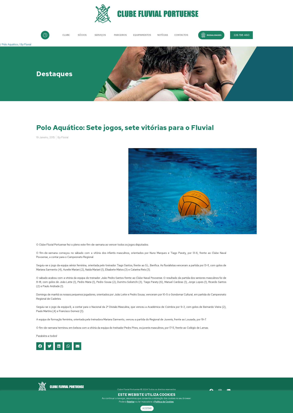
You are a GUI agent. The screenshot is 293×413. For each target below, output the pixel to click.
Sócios (82, 35)
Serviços (100, 35)
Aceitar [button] (147, 408)
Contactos (181, 35)
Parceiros (120, 35)
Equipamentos (142, 35)
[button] (211, 35)
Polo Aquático (10, 44)
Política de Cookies (164, 401)
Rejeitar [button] (131, 401)
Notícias (162, 35)
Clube (66, 35)
